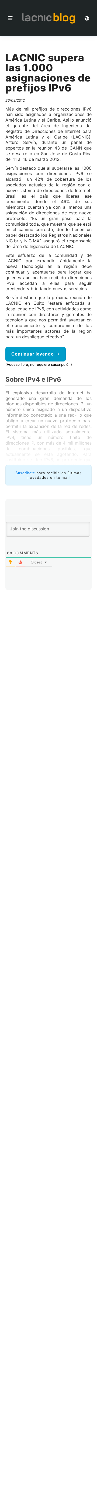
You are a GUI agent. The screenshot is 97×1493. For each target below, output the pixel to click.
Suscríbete (25, 473)
